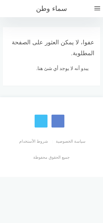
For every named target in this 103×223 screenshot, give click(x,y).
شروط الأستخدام (33, 141)
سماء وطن (51, 8)
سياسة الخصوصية (71, 141)
